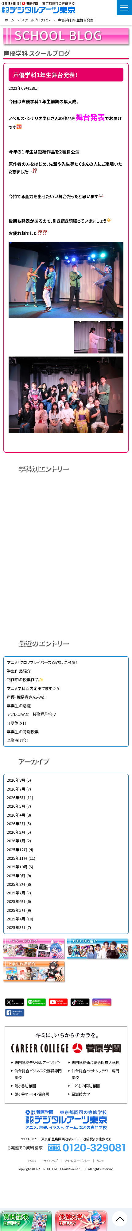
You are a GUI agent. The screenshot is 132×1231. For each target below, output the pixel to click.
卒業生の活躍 (19, 705)
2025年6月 (16, 901)
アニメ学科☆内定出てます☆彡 (33, 688)
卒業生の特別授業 (23, 731)
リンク (100, 1160)
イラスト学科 (66, 534)
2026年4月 (16, 815)
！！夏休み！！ (16, 723)
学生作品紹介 (19, 671)
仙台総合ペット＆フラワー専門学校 (95, 1074)
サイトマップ (51, 1160)
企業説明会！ (18, 740)
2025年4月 (16, 919)
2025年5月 (16, 910)
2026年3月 (16, 823)
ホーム (9, 19)
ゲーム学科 (66, 577)
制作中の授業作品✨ (25, 679)
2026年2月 (16, 832)
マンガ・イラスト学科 (66, 555)
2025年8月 (16, 884)
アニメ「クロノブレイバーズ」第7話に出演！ (42, 662)
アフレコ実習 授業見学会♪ (32, 714)
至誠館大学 (81, 1094)
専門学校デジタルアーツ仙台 (37, 1062)
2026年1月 (16, 841)
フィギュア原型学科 (66, 619)
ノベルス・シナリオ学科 (66, 598)
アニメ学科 (66, 491)
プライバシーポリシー (77, 1160)
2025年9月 (16, 875)
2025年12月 (17, 849)
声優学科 (66, 512)
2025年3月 (16, 927)
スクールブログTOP (35, 19)
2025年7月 (16, 893)
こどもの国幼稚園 (86, 1085)
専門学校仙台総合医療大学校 (95, 1062)
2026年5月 (16, 806)
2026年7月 (16, 789)
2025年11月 (17, 858)
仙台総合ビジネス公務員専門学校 (38, 1074)
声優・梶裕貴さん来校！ (26, 697)
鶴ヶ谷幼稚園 (25, 1085)
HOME (32, 1160)
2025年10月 (17, 867)
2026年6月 (16, 797)
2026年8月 (16, 780)
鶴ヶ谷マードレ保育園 (31, 1094)
